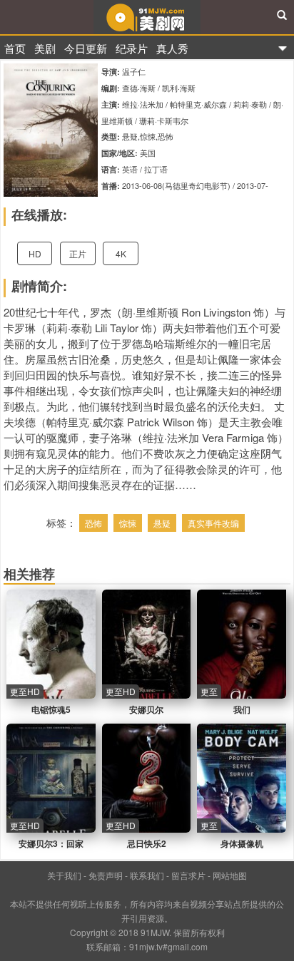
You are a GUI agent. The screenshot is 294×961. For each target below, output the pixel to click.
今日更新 (85, 48)
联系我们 (147, 875)
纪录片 (132, 48)
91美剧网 (147, 17)
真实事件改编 (213, 523)
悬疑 (162, 523)
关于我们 (64, 875)
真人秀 (172, 48)
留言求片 (188, 875)
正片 (77, 253)
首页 (15, 48)
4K (121, 253)
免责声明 (105, 875)
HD (35, 253)
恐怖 (93, 523)
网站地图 (230, 875)
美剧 (45, 48)
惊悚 (127, 523)
